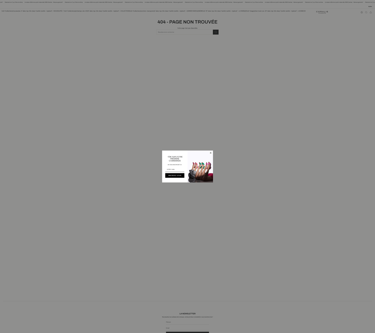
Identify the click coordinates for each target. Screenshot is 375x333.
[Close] (210, 153)
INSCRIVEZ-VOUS (174, 175)
